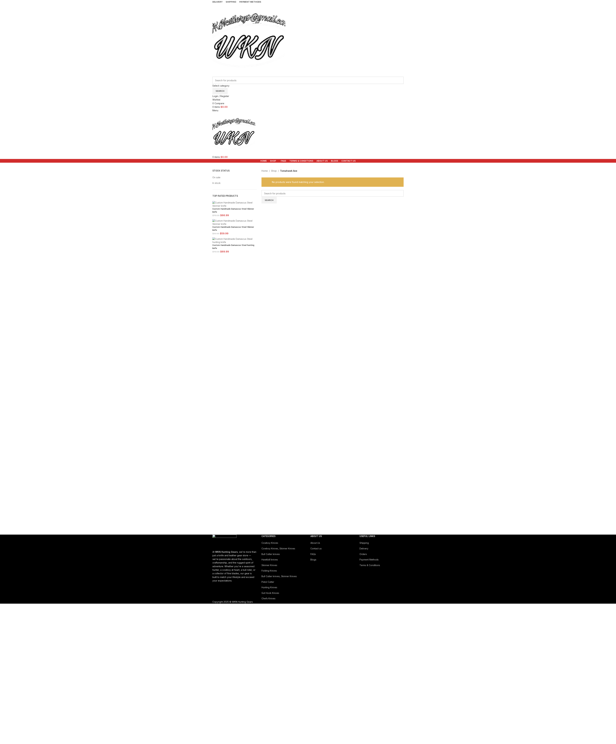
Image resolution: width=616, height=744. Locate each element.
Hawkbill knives (269, 559)
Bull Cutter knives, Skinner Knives (279, 576)
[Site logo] (248, 40)
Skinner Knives (269, 565)
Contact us (316, 548)
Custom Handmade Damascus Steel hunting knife (233, 247)
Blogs (313, 559)
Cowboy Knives (269, 542)
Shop (274, 170)
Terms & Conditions (369, 565)
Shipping (364, 542)
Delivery (363, 548)
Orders (363, 554)
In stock (216, 183)
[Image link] (224, 542)
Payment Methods (369, 559)
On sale (216, 177)
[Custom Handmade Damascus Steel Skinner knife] (234, 204)
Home (264, 170)
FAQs (313, 554)
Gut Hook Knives (270, 593)
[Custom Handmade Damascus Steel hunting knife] (234, 240)
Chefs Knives (268, 598)
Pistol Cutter (267, 582)
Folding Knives (269, 570)
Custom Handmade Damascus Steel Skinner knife (233, 210)
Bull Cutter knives (270, 554)
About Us (315, 542)
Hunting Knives (269, 587)
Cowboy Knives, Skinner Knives (278, 548)
